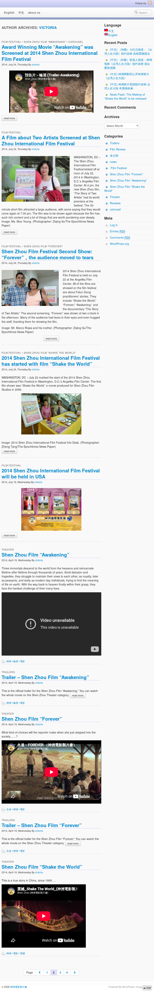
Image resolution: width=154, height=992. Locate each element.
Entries (117, 231)
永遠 (8, 809)
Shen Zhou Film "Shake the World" (50, 352)
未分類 (114, 155)
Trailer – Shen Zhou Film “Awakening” (45, 677)
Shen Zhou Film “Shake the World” (42, 866)
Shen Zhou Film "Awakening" (45, 41)
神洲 (8, 661)
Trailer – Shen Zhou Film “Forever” (42, 825)
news (113, 162)
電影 (22, 661)
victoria (48, 27)
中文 (21, 12)
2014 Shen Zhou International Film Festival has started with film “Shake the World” (51, 360)
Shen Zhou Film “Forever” (32, 718)
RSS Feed (150, 3)
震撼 (22, 953)
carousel (75, 41)
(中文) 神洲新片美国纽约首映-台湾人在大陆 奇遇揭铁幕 (127, 86)
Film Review (117, 149)
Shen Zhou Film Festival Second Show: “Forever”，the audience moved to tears (47, 254)
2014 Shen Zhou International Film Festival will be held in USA (51, 473)
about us (34, 12)
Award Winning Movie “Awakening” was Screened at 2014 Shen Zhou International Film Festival (50, 52)
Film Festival (11, 41)
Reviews (115, 203)
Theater (8, 549)
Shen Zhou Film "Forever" (43, 246)
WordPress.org (119, 244)
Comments (120, 237)
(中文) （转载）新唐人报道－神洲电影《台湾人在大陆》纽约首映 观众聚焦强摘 (128, 64)
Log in (114, 225)
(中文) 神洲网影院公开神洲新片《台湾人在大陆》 (126, 76)
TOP (148, 988)
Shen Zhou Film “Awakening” (35, 554)
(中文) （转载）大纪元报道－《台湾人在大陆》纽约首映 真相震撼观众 (128, 51)
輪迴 (15, 661)
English (9, 12)
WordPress (128, 986)
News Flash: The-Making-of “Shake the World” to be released (125, 96)
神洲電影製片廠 (18, 986)
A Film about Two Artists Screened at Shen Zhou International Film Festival (51, 140)
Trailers (8, 672)
